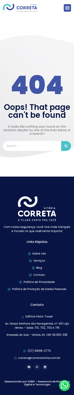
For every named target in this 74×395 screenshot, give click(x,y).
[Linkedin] (45, 367)
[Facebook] (29, 367)
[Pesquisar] (66, 146)
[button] (67, 8)
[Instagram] (37, 367)
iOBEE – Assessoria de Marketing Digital (47, 383)
